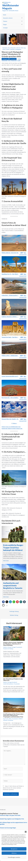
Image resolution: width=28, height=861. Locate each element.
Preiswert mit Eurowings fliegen (8, 827)
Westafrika (10, 720)
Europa (9, 647)
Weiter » (15, 423)
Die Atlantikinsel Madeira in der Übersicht (13, 679)
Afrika (7, 49)
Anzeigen (5, 27)
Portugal (14, 647)
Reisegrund (14, 60)
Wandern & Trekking (8, 648)
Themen (5, 21)
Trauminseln (13, 59)
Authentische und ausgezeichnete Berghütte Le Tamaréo (12, 585)
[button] (25, 832)
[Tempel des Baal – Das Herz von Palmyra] (14, 327)
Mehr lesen (6, 560)
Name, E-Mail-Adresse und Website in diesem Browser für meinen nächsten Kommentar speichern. (13, 787)
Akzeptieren (14, 849)
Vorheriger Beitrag (14, 611)
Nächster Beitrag (14, 615)
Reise (9, 60)
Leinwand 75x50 (22, 253)
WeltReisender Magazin (10, 7)
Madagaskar (18, 49)
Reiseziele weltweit (7, 18)
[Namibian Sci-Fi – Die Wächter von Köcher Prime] (14, 264)
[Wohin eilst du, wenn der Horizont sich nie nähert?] (14, 243)
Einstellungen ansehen (14, 857)
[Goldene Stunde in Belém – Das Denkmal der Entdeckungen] (14, 307)
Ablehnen (14, 853)
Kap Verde (5, 718)
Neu (9, 48)
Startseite (4, 48)
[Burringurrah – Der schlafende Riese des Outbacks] (14, 388)
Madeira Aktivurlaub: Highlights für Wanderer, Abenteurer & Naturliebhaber (13, 644)
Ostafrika (12, 49)
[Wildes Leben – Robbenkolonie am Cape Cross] (14, 347)
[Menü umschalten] (21, 18)
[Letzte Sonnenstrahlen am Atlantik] (14, 367)
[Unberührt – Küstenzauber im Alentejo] (14, 285)
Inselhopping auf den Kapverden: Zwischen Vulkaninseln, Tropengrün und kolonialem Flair (13, 715)
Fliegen (5, 24)
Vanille (19, 60)
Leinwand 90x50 (22, 356)
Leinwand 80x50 (22, 338)
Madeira (5, 647)
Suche (4, 14)
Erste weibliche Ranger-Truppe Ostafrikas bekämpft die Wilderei (13, 547)
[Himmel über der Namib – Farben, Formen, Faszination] (14, 409)
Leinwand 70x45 (22, 377)
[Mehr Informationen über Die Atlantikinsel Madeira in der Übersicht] (14, 670)
